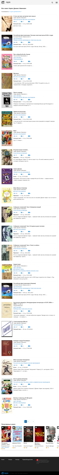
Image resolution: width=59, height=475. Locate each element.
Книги (2, 459)
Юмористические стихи (32, 270)
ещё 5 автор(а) (17, 57)
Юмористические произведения (21, 40)
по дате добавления (15, 11)
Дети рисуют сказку (18, 269)
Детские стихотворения (29, 19)
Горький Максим (17, 305)
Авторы (17, 459)
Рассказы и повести (28, 382)
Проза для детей (17, 19)
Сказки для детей (18, 59)
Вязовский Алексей (6, 446)
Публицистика (17, 308)
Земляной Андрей (28, 446)
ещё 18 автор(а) (17, 38)
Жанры (10, 459)
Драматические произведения (42, 382)
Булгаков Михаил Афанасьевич (21, 36)
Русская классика (18, 324)
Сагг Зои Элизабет (17, 446)
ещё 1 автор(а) (17, 95)
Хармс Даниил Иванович (19, 17)
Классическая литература (20, 153)
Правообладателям (27, 459)
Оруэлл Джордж (50, 446)
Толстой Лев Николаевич (19, 55)
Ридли (8, 2)
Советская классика (36, 40)
